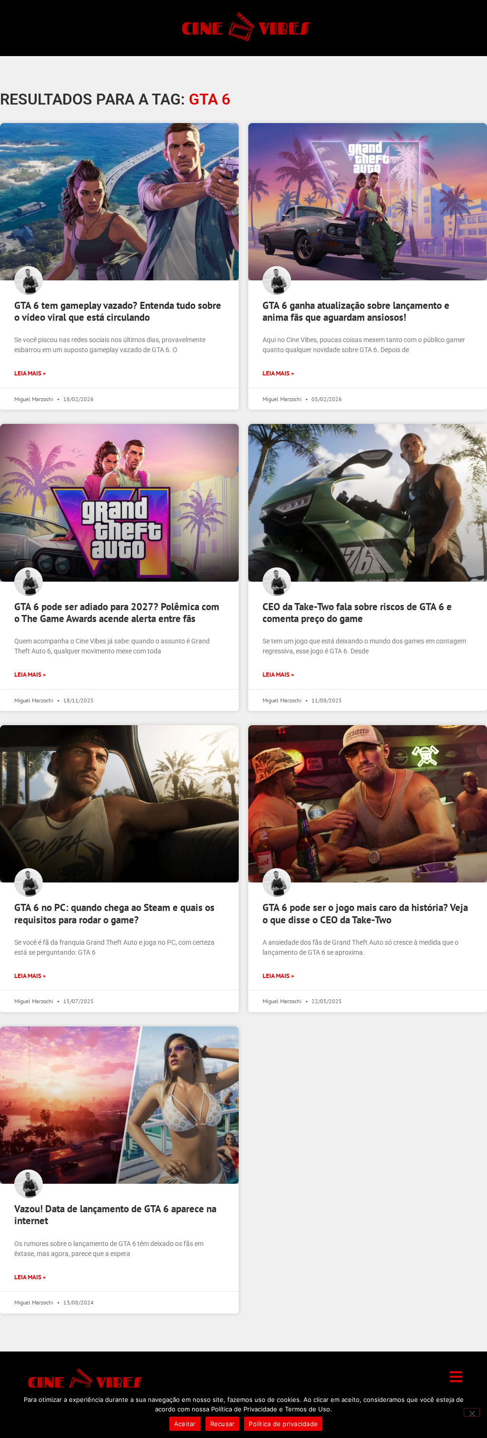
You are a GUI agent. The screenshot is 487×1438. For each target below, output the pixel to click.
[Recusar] (472, 1412)
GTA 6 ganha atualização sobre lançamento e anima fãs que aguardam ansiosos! (356, 311)
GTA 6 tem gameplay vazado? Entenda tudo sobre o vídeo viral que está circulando (117, 311)
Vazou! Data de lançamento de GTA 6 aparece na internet (115, 1214)
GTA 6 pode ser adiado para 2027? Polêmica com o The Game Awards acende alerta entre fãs (116, 612)
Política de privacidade (283, 1424)
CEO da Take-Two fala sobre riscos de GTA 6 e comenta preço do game (357, 612)
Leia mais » (30, 373)
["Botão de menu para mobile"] (456, 1377)
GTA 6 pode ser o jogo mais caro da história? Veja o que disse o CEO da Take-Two (365, 913)
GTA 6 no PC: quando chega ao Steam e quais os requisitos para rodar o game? (114, 913)
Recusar (222, 1424)
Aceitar (185, 1424)
